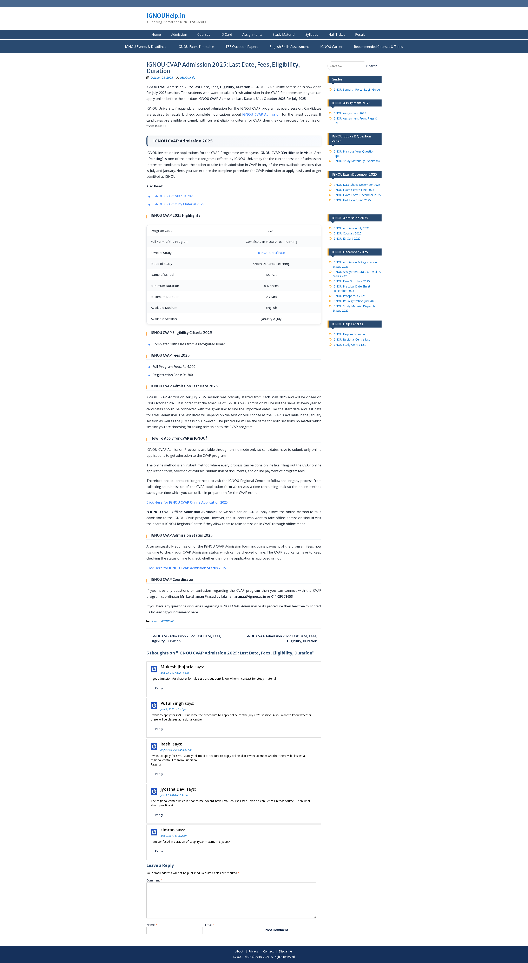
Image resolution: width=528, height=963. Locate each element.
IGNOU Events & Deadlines (145, 46)
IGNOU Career (331, 46)
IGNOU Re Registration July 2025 (354, 301)
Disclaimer (286, 951)
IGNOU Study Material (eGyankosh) (356, 161)
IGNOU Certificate (271, 253)
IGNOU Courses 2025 (347, 233)
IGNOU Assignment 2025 (349, 113)
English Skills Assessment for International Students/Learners (289, 46)
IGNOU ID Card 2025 (347, 238)
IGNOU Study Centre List (349, 345)
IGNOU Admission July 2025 (351, 228)
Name (151, 925)
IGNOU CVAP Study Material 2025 (178, 204)
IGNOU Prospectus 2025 (349, 296)
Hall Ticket (337, 34)
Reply (159, 688)
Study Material (284, 34)
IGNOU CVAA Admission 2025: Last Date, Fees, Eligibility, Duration (281, 638)
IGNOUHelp (187, 77)
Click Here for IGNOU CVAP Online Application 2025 (187, 502)
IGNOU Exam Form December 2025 (357, 195)
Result (360, 34)
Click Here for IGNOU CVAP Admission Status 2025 (186, 568)
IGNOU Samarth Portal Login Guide (356, 89)
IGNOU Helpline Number (349, 334)
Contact (268, 951)
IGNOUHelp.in (165, 15)
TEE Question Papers (241, 46)
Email (210, 925)
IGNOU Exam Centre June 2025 (353, 190)
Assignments (252, 34)
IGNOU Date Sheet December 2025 (356, 185)
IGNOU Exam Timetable (196, 46)
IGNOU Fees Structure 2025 (351, 281)
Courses (203, 34)
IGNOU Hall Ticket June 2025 (352, 200)
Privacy (253, 951)
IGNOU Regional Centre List (351, 339)
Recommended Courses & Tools (378, 46)
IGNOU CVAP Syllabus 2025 (173, 196)
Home (156, 34)
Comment (154, 880)
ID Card (226, 34)
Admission (179, 34)
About (239, 951)
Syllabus (311, 34)
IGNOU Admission (162, 621)
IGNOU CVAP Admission (261, 114)
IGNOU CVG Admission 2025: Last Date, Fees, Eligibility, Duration (186, 638)
